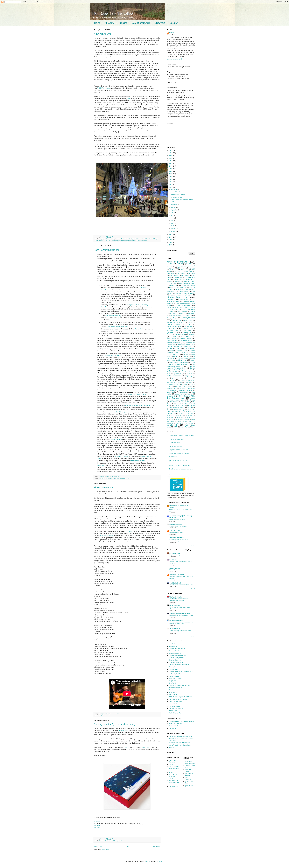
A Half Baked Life (175, 531)
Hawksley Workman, (106, 535)
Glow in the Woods (187, 328)
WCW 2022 (170, 417)
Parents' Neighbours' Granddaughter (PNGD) (111, 240)
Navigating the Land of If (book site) (179, 742)
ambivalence (178, 281)
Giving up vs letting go (175, 443)
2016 (171, 176)
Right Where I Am (180, 386)
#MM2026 (169, 266)
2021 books (181, 273)
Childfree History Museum (177, 648)
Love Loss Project (188, 770)
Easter (182, 313)
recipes (180, 382)
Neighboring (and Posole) (176, 532)
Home (97, 23)
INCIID (171, 764)
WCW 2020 (179, 415)
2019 (171, 168)
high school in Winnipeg (113, 315)
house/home (171, 339)
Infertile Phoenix (174, 560)
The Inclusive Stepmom (176, 708)
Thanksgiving (174, 402)
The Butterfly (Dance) (175, 446)
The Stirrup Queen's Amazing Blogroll (180, 736)
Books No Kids (173, 646)
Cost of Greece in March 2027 (177, 519)
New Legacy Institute (175, 678)
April (172, 223)
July (172, 215)
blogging (101, 238)
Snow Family (146, 747)
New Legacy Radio (175, 726)
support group (180, 400)
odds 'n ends (137, 238)
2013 (171, 184)
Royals (190, 386)
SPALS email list (180, 394)
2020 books (170, 273)
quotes (189, 378)
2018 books (178, 272)
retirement (184, 384)
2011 (171, 234)
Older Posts (156, 846)
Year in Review (185, 427)
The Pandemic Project (179, 405)
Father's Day (177, 320)
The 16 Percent (173, 786)
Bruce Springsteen (189, 293)
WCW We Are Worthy (185, 421)
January (173, 231)
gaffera (148, 861)
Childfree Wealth (174, 651)
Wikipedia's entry (116, 439)
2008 (171, 242)
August (173, 212)
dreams (193, 311)
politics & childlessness (174, 376)
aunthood (173, 285)
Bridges (171, 747)
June (172, 218)
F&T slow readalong (175, 315)
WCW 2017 (182, 413)
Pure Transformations (175, 688)
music (108, 715)
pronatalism (123, 478)
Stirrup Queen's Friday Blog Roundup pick (135, 240)
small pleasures (183, 392)
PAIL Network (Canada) (189, 774)
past (122, 730)
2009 (171, 239)
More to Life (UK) (174, 676)
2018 (171, 171)
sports (190, 394)
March (173, 226)
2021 (171, 163)
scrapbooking (171, 388)
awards (193, 285)
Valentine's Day (179, 410)
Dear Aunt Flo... (173, 457)
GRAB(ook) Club (172, 330)
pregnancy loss (189, 376)
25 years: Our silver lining (176, 439)
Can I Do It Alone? (175, 583)
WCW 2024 (180, 417)
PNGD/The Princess (103, 88)
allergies (169, 281)
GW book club (180, 335)
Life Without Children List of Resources (181, 671)
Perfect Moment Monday (187, 371)
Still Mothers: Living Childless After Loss (181, 697)
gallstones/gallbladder (174, 326)
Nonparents (172, 681)
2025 (171, 153)
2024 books (185, 275)
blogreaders (184, 291)
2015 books (173, 270)
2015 (171, 179)
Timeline (123, 23)
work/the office (172, 425)
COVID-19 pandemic (183, 305)
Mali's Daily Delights (175, 674)
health (173, 337)
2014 (171, 182)
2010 (171, 237)
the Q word (191, 406)
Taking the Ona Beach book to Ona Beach (181, 584)
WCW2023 (170, 423)
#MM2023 (170, 264)
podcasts (177, 374)
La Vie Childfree (174, 605)
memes (185, 354)
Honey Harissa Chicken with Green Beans (181, 615)
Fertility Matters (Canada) (173, 761)
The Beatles (186, 402)
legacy (172, 350)
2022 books (191, 273)
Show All (193, 545)
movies (175, 356)
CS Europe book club (189, 307)
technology (192, 400)
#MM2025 (189, 264)
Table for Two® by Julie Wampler (179, 613)
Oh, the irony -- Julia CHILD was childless (181, 436)
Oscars (193, 360)
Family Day (171, 318)
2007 (171, 245)
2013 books (181, 268)
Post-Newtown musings (106, 250)
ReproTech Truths (172, 777)
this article (100, 465)
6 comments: (116, 713)
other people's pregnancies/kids (181, 363)
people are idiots (172, 372)
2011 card (97, 821)
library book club (182, 350)
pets (168, 374)
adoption (189, 279)
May (172, 220)
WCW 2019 (170, 415)
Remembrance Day (172, 384)
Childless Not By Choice (176, 658)
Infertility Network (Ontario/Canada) (174, 768)
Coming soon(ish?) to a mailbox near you (116, 724)
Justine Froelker (174, 568)
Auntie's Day (185, 285)
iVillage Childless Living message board (179, 346)
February (174, 228)
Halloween (192, 335)
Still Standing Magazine (189, 786)
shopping (170, 392)
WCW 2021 (189, 415)
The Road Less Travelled (177, 575)
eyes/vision (191, 313)
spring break (171, 396)
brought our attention (121, 456)
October (173, 207)
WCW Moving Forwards (182, 419)
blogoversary (171, 291)
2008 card (97, 828)
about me (178, 279)
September (174, 210)
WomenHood (173, 711)
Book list (174, 23)
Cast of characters (141, 23)
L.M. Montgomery (189, 348)
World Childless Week (175, 713)
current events (103, 478)
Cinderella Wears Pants (176, 662)
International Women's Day (185, 344)
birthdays (178, 289)
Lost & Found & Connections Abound (180, 745)
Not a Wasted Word (175, 524)
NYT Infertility (173, 774)
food (189, 324)
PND (128, 98)
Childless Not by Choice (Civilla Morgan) (181, 721)
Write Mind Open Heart (176, 537)
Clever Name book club (182, 303)
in (119, 730)
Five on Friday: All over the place (178, 526)
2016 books (185, 270)
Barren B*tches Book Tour (177, 287)
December (174, 189)
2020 (171, 166)
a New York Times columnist (137, 394)
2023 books (174, 275)
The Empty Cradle (174, 706)
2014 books (192, 268)
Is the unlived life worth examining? (179, 453)
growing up (116, 478)
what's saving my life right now (184, 423)
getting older (171, 328)
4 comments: (116, 476)
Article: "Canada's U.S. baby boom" (179, 465)
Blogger (160, 861)
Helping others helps (175, 555)
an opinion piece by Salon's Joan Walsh (138, 405)
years (126, 730)
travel (190, 408)
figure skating (188, 320)
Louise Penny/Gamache (188, 352)
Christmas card (109, 840)
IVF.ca (170, 772)
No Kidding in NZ (174, 553)
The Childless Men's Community (179, 699)
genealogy (188, 326)
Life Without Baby (174, 669)
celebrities (188, 295)
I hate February (186, 339)
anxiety (173, 283)
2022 (171, 161)
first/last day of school (175, 322)
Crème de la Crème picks (174, 307)
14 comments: (116, 237)
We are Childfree (174, 628)
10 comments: (116, 839)
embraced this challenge (138, 461)
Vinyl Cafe (129, 531)
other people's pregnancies (179, 362)
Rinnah (171, 690)
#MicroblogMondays (177, 262)
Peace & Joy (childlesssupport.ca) (179, 685)
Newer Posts (98, 846)
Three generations (103, 487)
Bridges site (177, 293)
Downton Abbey (182, 311)
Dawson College (140, 329)
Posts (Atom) (106, 849)
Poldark (189, 374)
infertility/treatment (173, 342)
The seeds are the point (175, 570)
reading (170, 380)
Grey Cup (187, 330)
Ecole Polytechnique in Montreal (117, 326)
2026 (171, 150)
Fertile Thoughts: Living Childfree (179, 664)
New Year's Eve (102, 33)
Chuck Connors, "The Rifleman (114, 355)
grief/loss (110, 478)
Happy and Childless (175, 723)
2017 (171, 174)
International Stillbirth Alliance (190, 762)
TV (168, 410)
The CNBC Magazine (175, 701)
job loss (169, 348)
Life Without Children (176, 620)
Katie (121, 840)
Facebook (188, 315)
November (174, 204)
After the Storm (173, 644)
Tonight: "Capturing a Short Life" (178, 450)
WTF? (128, 478)
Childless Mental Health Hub (177, 655)
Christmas (118, 238)
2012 (171, 187)
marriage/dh (174, 354)
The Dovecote (173, 704)
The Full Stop (173, 728)
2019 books (188, 272)
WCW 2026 (170, 419)
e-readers (173, 313)
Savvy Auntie (173, 692)
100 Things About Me (182, 266)
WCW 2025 (190, 417)
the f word (177, 404)
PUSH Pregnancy (188, 778)
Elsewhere (160, 23)
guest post (170, 334)
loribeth (171, 32)
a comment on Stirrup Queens (119, 412)
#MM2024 (180, 264)
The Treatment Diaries (177, 408)
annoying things (189, 281)
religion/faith (188, 382)
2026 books (178, 277)
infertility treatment (186, 340)
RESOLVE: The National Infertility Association (174, 782)
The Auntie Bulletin (175, 597)
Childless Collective (175, 653)
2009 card (97, 825)
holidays (131, 238)
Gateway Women (174, 667)
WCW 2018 (190, 413)
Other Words (172, 683)
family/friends (125, 238)
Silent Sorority (173, 694)
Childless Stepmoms (175, 660)
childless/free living (109, 238)
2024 (171, 155)
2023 (171, 158)
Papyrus (126, 747)
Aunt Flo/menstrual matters (187, 283)
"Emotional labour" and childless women (181, 469)
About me (109, 23)
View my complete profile (174, 59)
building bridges (176, 295)
